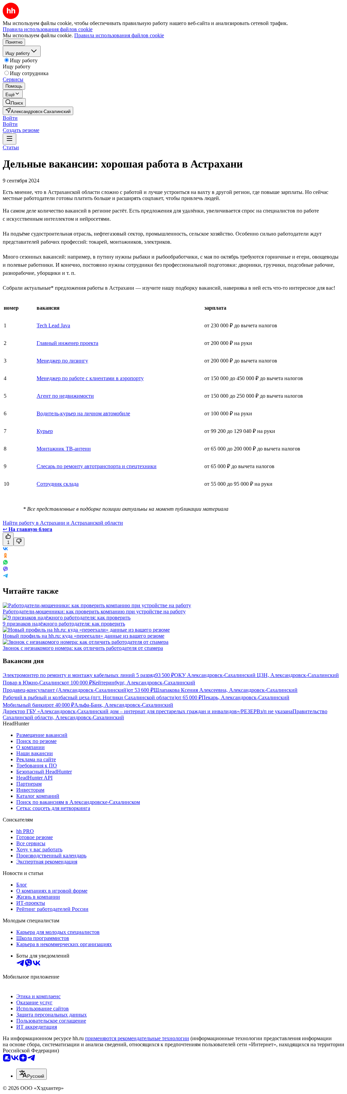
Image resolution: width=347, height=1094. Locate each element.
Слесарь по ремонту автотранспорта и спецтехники (97, 466)
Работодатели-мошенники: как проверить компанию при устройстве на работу (94, 611)
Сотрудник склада (58, 484)
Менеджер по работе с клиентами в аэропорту (90, 378)
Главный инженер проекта (67, 343)
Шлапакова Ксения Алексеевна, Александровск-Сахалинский (226, 690)
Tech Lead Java (53, 325)
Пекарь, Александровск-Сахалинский (245, 697)
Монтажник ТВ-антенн (64, 449)
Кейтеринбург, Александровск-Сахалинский (143, 682)
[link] (14, 102)
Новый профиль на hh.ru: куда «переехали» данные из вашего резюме (83, 636)
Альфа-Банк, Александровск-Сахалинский (123, 705)
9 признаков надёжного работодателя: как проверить (64, 624)
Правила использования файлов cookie (119, 35)
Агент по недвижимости (65, 396)
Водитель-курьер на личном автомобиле (83, 413)
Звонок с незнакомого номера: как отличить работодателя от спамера (83, 648)
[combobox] (31, 1074)
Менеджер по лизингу (62, 361)
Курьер (45, 431)
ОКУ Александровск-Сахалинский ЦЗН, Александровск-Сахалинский (256, 675)
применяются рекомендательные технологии (137, 1038)
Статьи (11, 147)
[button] (10, 118)
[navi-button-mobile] (9, 139)
